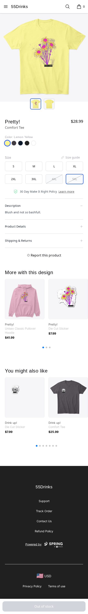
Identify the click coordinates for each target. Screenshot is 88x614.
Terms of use (56, 586)
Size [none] (8, 157)
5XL (74, 179)
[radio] (13, 166)
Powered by (33, 544)
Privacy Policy (32, 586)
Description (13, 206)
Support (44, 501)
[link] (24, 299)
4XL (54, 179)
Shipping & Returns (18, 241)
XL (74, 166)
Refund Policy (44, 531)
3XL (34, 179)
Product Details (15, 226)
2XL (13, 179)
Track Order (44, 511)
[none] (70, 157)
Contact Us (44, 521)
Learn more (66, 191)
